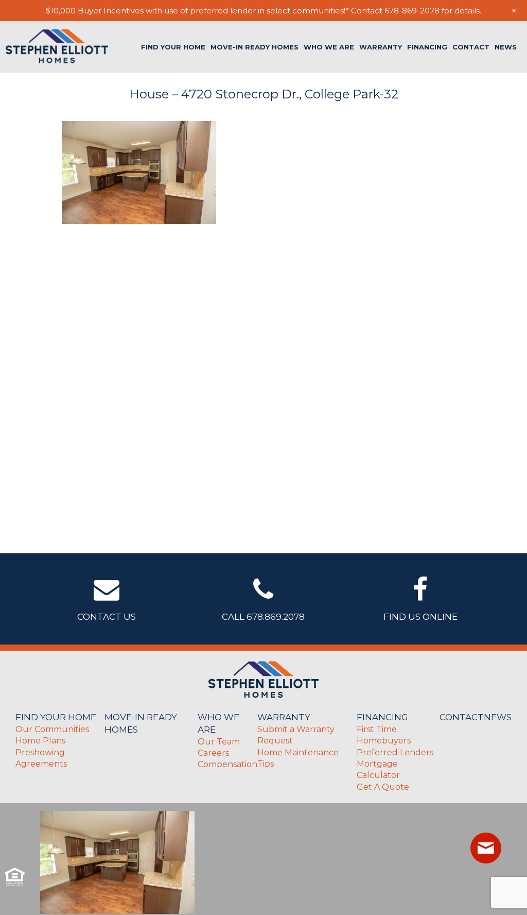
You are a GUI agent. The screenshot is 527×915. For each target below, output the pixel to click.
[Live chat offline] (485, 848)
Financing (427, 47)
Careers (213, 753)
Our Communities (52, 729)
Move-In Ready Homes (254, 47)
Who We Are (329, 47)
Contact (470, 47)
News (506, 47)
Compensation (227, 764)
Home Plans (40, 740)
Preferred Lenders (395, 752)
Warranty (380, 47)
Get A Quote (383, 787)
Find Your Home (173, 47)
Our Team (219, 742)
